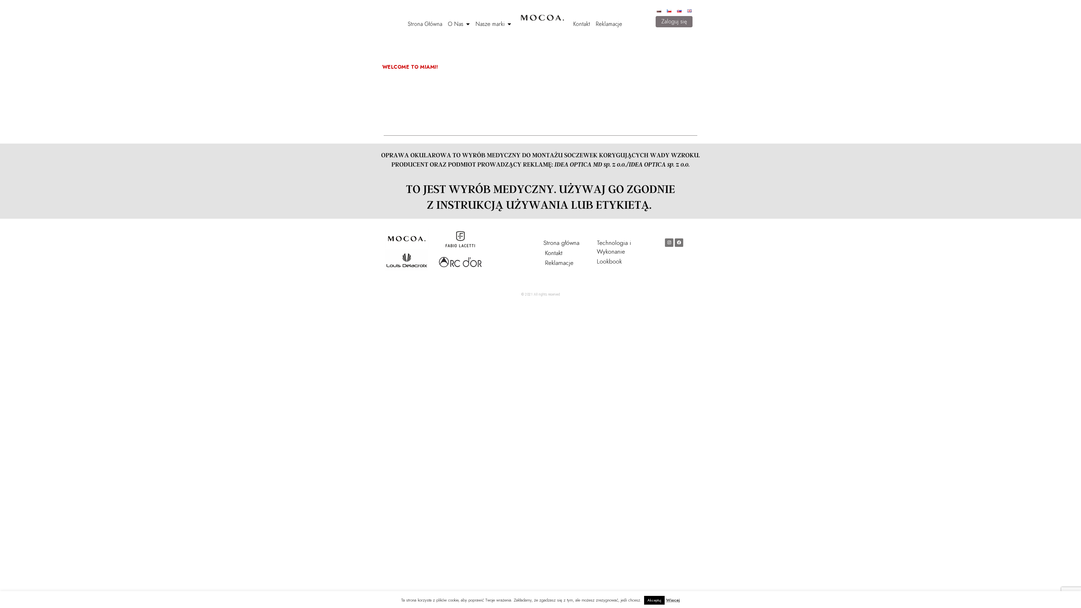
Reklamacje (609, 24)
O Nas (455, 24)
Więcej (673, 600)
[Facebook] (679, 242)
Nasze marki (490, 24)
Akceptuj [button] (654, 600)
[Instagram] (669, 242)
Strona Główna (425, 24)
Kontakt (581, 24)
